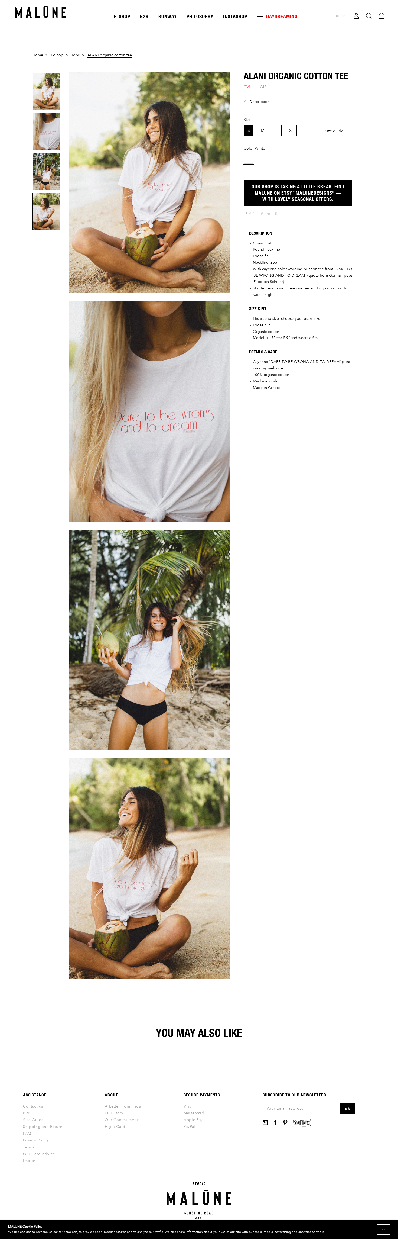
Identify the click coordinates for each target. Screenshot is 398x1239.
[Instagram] (265, 1121)
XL (291, 130)
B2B (144, 16)
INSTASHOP (235, 16)
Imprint (30, 1161)
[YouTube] (302, 1122)
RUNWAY (167, 16)
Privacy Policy (36, 1140)
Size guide (334, 131)
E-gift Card (115, 1127)
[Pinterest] (276, 213)
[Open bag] (381, 15)
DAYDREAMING (277, 16)
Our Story (114, 1113)
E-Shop (57, 55)
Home (37, 55)
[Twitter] (268, 213)
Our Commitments (122, 1120)
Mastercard (194, 1113)
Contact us (33, 1106)
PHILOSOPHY (200, 16)
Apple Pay (193, 1120)
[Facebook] (261, 213)
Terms (28, 1147)
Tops (75, 55)
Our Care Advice (39, 1154)
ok (347, 1108)
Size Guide (33, 1120)
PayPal (189, 1127)
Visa (187, 1106)
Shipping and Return (42, 1127)
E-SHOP (122, 16)
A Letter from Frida (123, 1106)
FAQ (27, 1133)
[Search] (369, 15)
